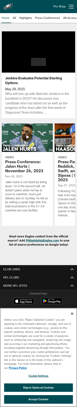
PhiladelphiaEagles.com (42, 240)
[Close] (72, 313)
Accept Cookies (38, 399)
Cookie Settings (39, 375)
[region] (38, 357)
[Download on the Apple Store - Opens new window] (23, 301)
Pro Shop (59, 6)
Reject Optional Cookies (38, 387)
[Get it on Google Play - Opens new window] (52, 303)
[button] (38, 62)
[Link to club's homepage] (8, 5)
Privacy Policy (18, 367)
